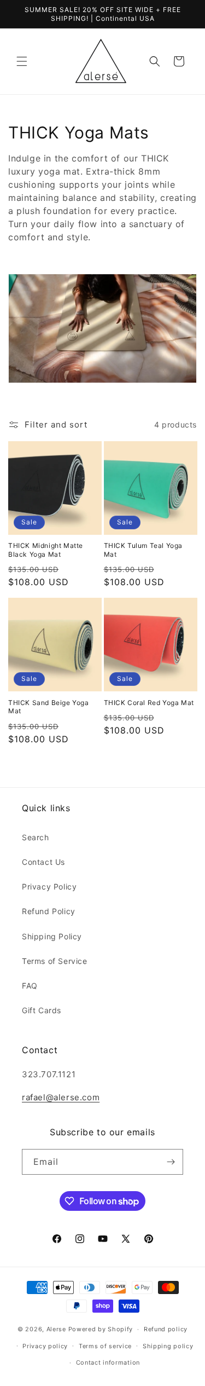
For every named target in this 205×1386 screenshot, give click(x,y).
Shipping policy (168, 1346)
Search (35, 837)
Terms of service (105, 1346)
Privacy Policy (49, 886)
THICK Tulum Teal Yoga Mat (143, 549)
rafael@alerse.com (60, 1097)
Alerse (56, 1329)
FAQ (30, 985)
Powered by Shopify (100, 1329)
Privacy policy (45, 1346)
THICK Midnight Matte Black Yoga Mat (45, 549)
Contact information (108, 1362)
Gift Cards (41, 1010)
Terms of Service (54, 961)
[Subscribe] (171, 1162)
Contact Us (43, 862)
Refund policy (166, 1329)
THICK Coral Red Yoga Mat (149, 702)
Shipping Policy (52, 936)
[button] (22, 61)
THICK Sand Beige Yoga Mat (48, 706)
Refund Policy (48, 911)
